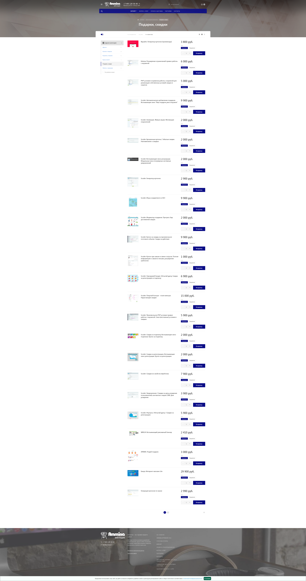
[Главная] (138, 20)
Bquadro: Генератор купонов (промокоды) (156, 41)
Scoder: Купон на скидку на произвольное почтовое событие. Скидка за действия (156, 238)
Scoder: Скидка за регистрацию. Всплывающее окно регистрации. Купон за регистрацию (158, 355)
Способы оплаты (162, 541)
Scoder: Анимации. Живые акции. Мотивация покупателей (157, 121)
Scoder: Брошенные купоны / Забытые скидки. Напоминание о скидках (158, 140)
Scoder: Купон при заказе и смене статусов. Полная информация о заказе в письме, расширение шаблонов (159, 258)
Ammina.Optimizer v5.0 (164, 538)
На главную (160, 535)
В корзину (199, 53)
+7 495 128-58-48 (130, 3)
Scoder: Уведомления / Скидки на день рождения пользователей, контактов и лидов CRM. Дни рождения (159, 395)
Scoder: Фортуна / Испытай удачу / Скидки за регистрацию (157, 414)
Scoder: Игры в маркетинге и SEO (153, 198)
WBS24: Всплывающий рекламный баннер (156, 432)
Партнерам (160, 553)
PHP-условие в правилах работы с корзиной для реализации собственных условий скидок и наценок (159, 83)
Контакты (160, 556)
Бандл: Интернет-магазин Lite (151, 471)
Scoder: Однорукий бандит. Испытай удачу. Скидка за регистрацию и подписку (159, 277)
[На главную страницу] (112, 4)
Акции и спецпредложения (166, 547)
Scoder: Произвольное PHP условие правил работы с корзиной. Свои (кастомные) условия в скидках (158, 317)
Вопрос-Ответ (161, 550)
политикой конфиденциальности (192, 578)
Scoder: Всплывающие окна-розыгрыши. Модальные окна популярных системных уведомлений (156, 161)
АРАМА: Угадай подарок (149, 452)
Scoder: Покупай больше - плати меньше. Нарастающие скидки (156, 296)
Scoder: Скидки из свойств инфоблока (155, 373)
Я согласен (207, 578)
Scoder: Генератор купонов (151, 178)
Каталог (159, 544)
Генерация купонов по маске (151, 491)
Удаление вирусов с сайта (165, 569)
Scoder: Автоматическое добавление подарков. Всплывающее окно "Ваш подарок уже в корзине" (159, 101)
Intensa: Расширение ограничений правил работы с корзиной (159, 62)
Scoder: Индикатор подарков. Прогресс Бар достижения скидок (157, 218)
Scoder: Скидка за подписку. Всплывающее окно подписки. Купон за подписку (158, 335)
